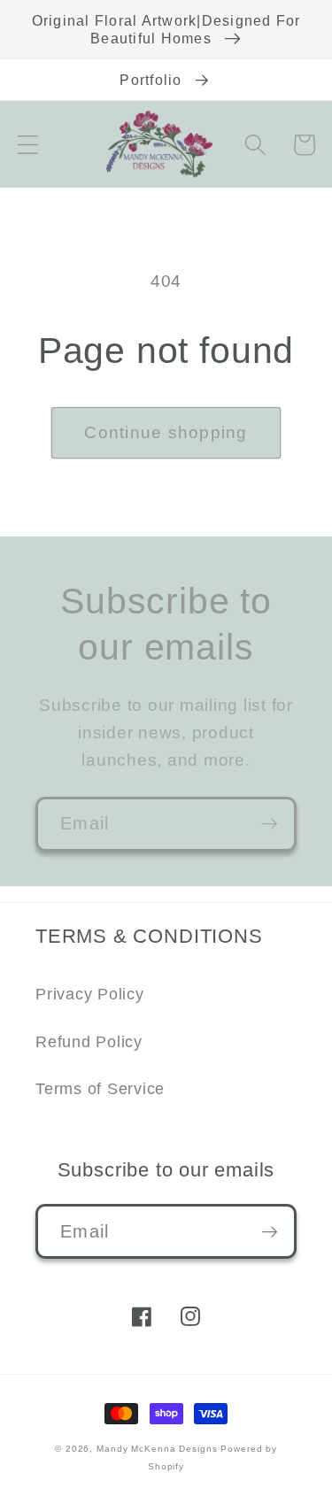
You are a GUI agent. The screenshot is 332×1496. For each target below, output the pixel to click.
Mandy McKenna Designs (158, 1449)
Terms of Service (100, 1089)
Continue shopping (165, 432)
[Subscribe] (269, 824)
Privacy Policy (89, 994)
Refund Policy (89, 1042)
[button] (28, 144)
